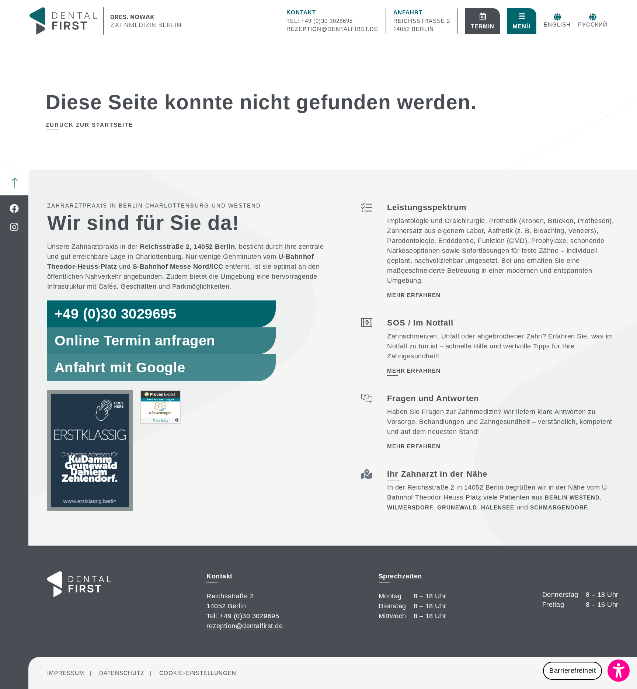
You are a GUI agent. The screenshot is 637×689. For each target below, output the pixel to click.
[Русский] (592, 17)
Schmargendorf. (559, 507)
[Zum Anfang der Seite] (14, 183)
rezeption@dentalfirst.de (332, 29)
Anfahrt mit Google (120, 367)
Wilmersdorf (410, 507)
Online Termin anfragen (135, 340)
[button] (586, 671)
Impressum (65, 673)
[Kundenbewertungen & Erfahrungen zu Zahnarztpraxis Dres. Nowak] (160, 421)
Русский (593, 24)
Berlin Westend (572, 497)
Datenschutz (121, 673)
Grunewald (457, 507)
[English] (557, 17)
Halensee (497, 507)
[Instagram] (14, 227)
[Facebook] (14, 208)
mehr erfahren (414, 295)
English (557, 24)
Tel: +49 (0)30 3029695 (319, 21)
